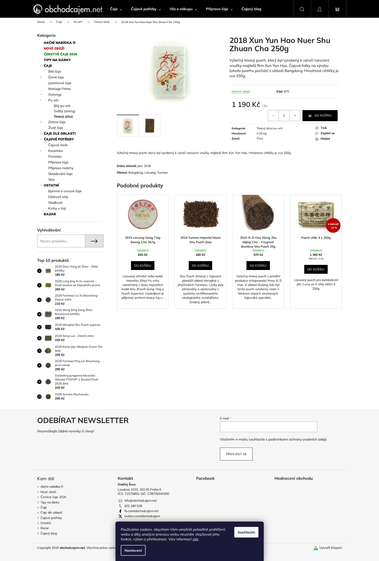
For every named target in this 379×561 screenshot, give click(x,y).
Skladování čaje (60, 174)
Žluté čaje (55, 128)
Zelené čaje (56, 122)
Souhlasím (246, 532)
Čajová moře (58, 145)
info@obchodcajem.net (140, 501)
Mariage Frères (59, 89)
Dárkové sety (58, 197)
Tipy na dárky (57, 60)
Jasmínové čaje (59, 83)
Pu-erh (53, 100)
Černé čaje (56, 77)
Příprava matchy (60, 168)
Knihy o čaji (57, 208)
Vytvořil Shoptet (330, 548)
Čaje (48, 66)
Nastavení (133, 550)
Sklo (51, 179)
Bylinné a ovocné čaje (65, 191)
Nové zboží (54, 48)
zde (195, 539)
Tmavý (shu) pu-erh (270, 128)
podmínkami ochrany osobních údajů (297, 439)
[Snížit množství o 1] (273, 115)
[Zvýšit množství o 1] (294, 115)
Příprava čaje (58, 162)
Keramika (55, 151)
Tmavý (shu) (63, 116)
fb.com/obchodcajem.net (141, 511)
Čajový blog (48, 533)
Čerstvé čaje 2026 (60, 54)
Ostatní (51, 185)
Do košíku (323, 115)
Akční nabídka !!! (59, 43)
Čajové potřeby (59, 139)
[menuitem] (116, 9)
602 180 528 (133, 506)
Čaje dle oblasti (60, 133)
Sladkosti (55, 202)
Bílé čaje (54, 71)
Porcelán (55, 156)
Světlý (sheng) (64, 111)
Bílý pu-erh (62, 106)
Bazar (50, 214)
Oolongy (55, 94)
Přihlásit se (236, 454)
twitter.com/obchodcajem (142, 516)
